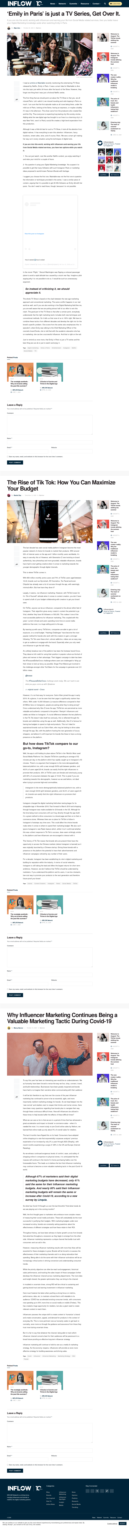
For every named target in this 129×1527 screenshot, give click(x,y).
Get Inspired (50, 1498)
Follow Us (116, 175)
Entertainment (56, 348)
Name (9, 438)
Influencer (37, 1356)
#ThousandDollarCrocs (37, 681)
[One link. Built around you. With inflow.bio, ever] (109, 618)
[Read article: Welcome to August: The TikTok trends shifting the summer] (103, 37)
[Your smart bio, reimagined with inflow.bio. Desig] (117, 628)
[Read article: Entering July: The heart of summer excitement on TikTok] (103, 125)
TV (35, 351)
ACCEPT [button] (122, 1523)
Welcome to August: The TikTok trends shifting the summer (115, 38)
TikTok (75, 883)
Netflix (74, 348)
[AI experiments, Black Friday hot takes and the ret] (101, 167)
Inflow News (50, 1504)
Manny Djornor (18, 1028)
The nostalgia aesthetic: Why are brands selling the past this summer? (19, 383)
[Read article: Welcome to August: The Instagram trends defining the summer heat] (103, 56)
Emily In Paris (42, 264)
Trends (26, 1359)
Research (75, 1501)
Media (61, 1505)
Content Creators (39, 883)
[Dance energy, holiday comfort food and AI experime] (117, 159)
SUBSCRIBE (116, 4)
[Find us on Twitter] (97, 1491)
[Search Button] (105, 3)
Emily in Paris (45, 348)
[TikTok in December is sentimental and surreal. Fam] (101, 152)
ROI (73, 1356)
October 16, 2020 (32, 1028)
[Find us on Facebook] (92, 1491)
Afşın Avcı (17, 28)
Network (62, 3)
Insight (61, 1502)
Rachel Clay (17, 495)
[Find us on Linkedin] (102, 1491)
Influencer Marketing (49, 1356)
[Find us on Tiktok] (107, 1491)
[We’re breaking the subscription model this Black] (109, 167)
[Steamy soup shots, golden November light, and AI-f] (109, 159)
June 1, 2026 (16, 392)
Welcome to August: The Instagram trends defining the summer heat (116, 58)
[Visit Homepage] (25, 3)
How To (48, 1501)
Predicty (75, 1498)
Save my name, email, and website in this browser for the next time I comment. (36, 457)
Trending (75, 1507)
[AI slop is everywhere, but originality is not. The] (101, 159)
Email (9, 447)
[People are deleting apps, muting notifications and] (117, 152)
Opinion (38, 28)
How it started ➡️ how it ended (35, 260)
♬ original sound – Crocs (35, 689)
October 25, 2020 (28, 28)
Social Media (28, 351)
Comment (10, 413)
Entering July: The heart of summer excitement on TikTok (116, 126)
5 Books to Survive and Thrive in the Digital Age (48, 382)
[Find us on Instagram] (87, 1491)
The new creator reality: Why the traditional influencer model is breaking (116, 81)
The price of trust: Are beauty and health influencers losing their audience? (115, 104)
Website (54, 447)
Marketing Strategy (64, 1356)
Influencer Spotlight (62, 1498)
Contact (96, 3)
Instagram (66, 348)
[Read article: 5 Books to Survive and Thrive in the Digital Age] (49, 372)
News (52, 3)
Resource (85, 3)
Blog (12, 378)
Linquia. (42, 1200)
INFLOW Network (18, 390)
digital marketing (33, 348)
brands (30, 883)
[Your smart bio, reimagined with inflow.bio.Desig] (117, 167)
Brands (48, 1495)
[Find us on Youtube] (112, 1491)
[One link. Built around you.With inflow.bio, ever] (109, 152)
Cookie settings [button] (112, 1523)
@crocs (28, 675)
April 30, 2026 (46, 390)
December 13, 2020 (30, 495)
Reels (58, 883)
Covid (29, 1356)
